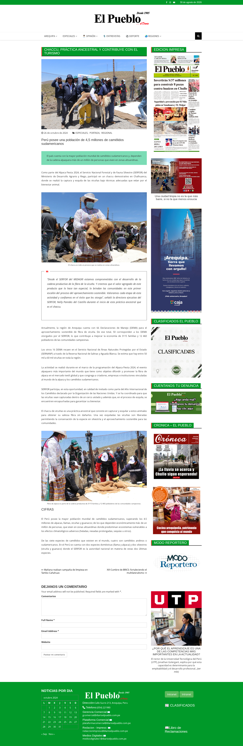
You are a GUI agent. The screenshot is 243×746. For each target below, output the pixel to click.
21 (44, 722)
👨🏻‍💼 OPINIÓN (89, 36)
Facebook (166, 2)
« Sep (44, 734)
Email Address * (50, 631)
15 (49, 717)
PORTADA (95, 132)
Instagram (170, 2)
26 (70, 722)
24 (59, 722)
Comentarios (48, 596)
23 (54, 722)
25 (65, 722)
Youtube (174, 2)
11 (65, 712)
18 (65, 717)
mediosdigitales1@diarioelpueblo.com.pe (104, 738)
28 (44, 726)
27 (75, 722)
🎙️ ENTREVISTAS (111, 36)
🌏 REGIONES (152, 36)
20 (75, 717)
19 (70, 717)
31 (59, 726)
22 (49, 722)
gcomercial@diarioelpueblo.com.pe (101, 715)
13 (75, 712)
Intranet (171, 694)
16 (54, 717)
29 (49, 726)
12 (70, 712)
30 (54, 726)
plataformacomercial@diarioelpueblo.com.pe (107, 723)
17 (59, 717)
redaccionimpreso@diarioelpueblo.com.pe (105, 731)
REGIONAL (106, 132)
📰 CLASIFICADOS (180, 705)
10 (59, 712)
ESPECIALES (69, 36)
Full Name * (48, 620)
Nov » (52, 734)
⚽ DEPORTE (132, 36)
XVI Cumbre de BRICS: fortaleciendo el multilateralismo (127, 571)
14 (44, 717)
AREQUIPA (49, 36)
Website (45, 642)
